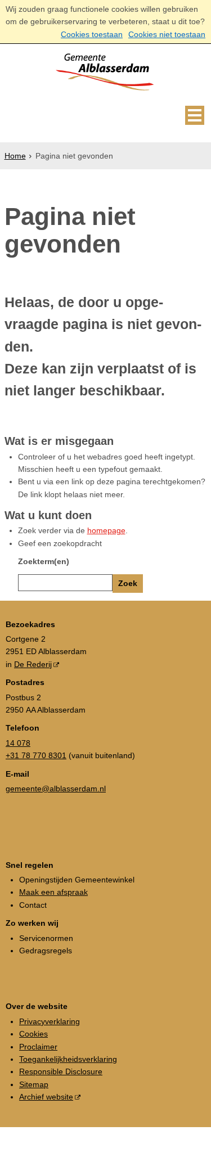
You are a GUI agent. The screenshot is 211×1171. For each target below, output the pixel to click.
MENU (194, 115)
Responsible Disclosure (60, 1071)
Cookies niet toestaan (166, 34)
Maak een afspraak (53, 892)
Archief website (46, 1096)
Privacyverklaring (49, 1021)
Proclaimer (38, 1046)
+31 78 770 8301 (36, 755)
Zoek (127, 583)
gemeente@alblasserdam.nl (56, 788)
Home (15, 155)
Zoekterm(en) (43, 561)
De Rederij (33, 664)
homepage (106, 530)
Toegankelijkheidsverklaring (68, 1059)
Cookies (33, 1033)
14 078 (18, 742)
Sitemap (33, 1084)
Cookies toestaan (92, 34)
